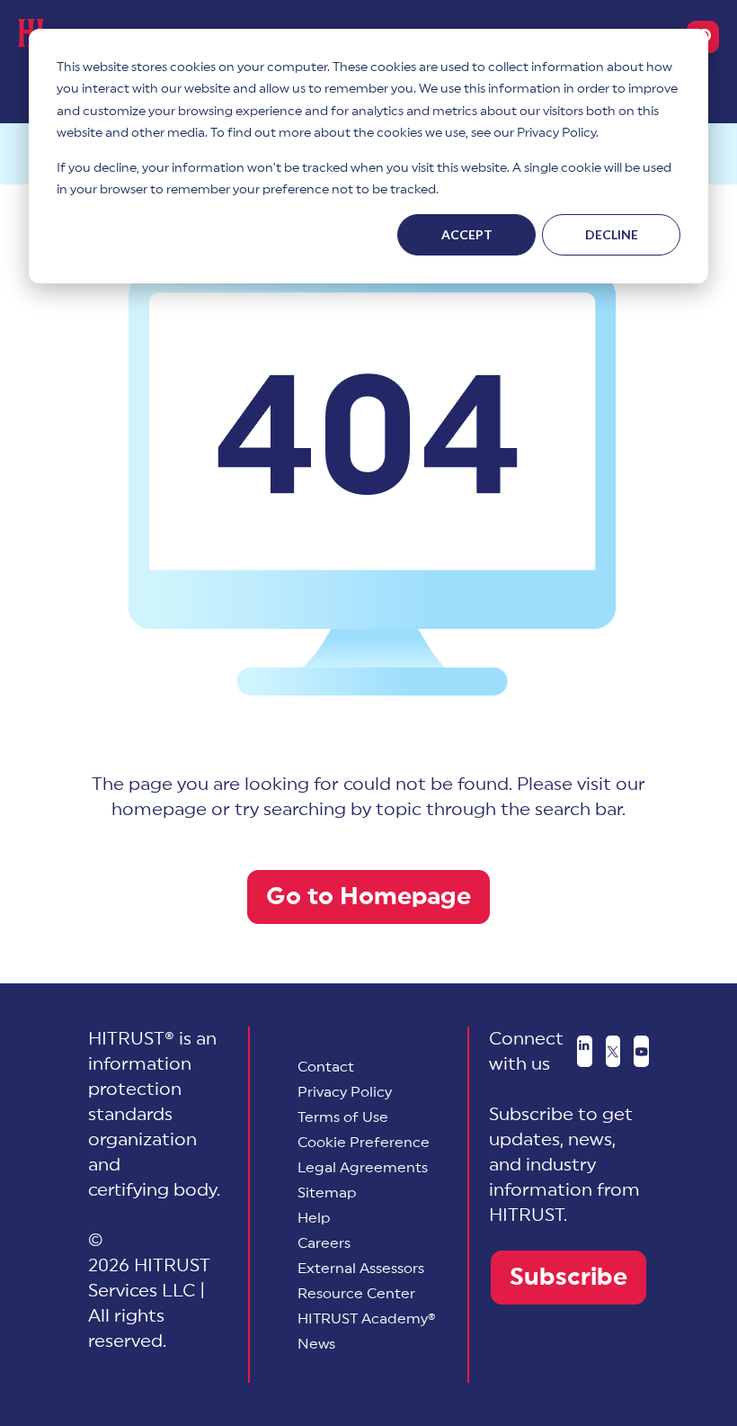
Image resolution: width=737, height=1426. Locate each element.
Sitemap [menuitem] (327, 1193)
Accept (467, 234)
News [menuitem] (316, 1344)
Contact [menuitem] (325, 1067)
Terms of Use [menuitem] (342, 1117)
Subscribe (568, 1277)
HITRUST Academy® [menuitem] (366, 1319)
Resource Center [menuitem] (356, 1294)
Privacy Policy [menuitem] (344, 1092)
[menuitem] (363, 1142)
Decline (611, 234)
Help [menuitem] (314, 1218)
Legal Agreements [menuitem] (362, 1168)
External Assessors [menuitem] (360, 1268)
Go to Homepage (368, 896)
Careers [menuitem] (324, 1243)
